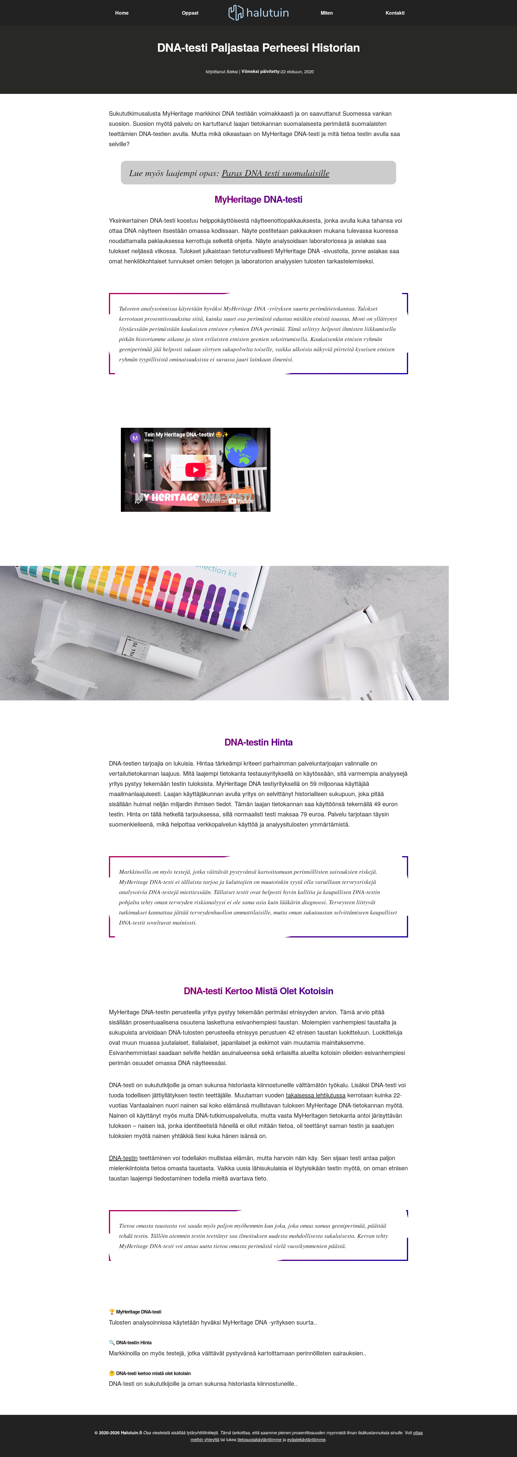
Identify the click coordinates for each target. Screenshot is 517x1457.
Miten (327, 12)
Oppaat (190, 12)
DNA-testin (123, 1157)
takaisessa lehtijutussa (316, 1095)
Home (122, 12)
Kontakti (395, 12)
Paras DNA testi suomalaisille (275, 172)
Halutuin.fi (131, 1432)
